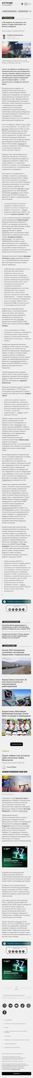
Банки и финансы (9, 11)
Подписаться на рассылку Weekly (14, 995)
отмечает (20, 319)
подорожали (7, 480)
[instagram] (4, 1006)
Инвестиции (23, 11)
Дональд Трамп (14, 771)
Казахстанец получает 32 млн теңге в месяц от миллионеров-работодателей (14, 683)
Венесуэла (5, 771)
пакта (4, 497)
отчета (22, 180)
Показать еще (16, 744)
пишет (4, 378)
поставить (18, 425)
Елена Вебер (11, 767)
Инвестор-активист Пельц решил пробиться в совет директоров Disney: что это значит (15, 636)
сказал (24, 210)
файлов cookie (16, 1069)
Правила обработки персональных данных (15, 1032)
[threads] (28, 1006)
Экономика (7, 5)
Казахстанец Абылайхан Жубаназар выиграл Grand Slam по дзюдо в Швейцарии (16, 713)
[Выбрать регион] (22, 4)
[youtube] (16, 1006)
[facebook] (4, 1012)
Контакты (7, 1036)
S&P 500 (20, 189)
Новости (5, 751)
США (25, 771)
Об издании (8, 1020)
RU (26, 4)
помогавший (15, 361)
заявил (13, 258)
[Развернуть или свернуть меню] (30, 4)
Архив (6, 1027)
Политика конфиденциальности (15, 1023)
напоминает (7, 239)
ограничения (7, 508)
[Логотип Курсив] (7, 3)
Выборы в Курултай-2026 (12, 1047)
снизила (24, 499)
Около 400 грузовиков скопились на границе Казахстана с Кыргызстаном (16, 652)
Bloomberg (23, 811)
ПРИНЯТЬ (16, 1073)
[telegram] (10, 1006)
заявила (5, 231)
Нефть (21, 771)
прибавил (15, 193)
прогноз (22, 521)
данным (5, 129)
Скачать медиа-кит (10, 1043)
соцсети (19, 922)
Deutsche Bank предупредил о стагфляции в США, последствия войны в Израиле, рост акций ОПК (16, 627)
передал (21, 144)
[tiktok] (22, 1006)
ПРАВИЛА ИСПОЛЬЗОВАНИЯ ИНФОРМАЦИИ (16, 1040)
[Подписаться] (30, 998)
